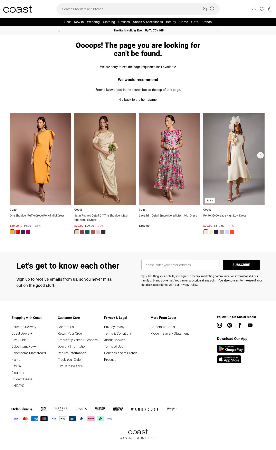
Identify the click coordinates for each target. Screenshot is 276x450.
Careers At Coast (163, 327)
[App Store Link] (231, 354)
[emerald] (87, 232)
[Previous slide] (58, 30)
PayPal (16, 366)
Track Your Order (70, 359)
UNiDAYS (17, 386)
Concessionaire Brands (120, 353)
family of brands (151, 280)
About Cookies (114, 340)
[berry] (28, 232)
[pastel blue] (227, 232)
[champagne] (205, 232)
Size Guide (19, 340)
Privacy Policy (114, 327)
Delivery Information (72, 346)
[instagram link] (219, 325)
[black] (103, 232)
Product (110, 359)
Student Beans (21, 379)
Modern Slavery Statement (170, 333)
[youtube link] (250, 325)
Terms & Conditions (118, 333)
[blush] (98, 232)
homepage (149, 100)
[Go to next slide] (260, 155)
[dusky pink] (221, 232)
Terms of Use (113, 346)
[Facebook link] (239, 325)
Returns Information (72, 353)
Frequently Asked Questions (78, 340)
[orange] (12, 232)
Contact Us (66, 327)
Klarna (15, 359)
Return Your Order (70, 333)
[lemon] (77, 232)
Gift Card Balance (70, 366)
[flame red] (17, 232)
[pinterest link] (229, 325)
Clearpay (17, 373)
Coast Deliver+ (21, 333)
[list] (138, 176)
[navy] (23, 232)
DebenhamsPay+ (23, 346)
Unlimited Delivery (23, 327)
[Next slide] (217, 30)
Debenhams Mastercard (28, 353)
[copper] (93, 232)
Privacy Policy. (189, 284)
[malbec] (82, 232)
